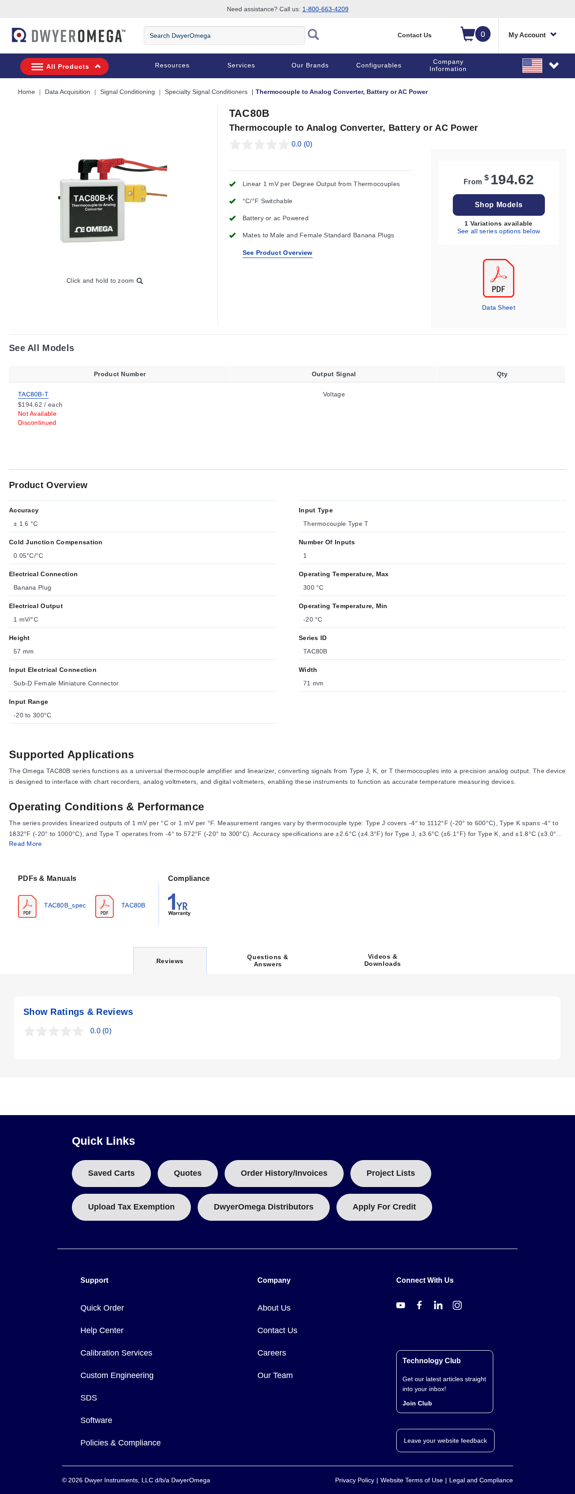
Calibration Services (116, 1352)
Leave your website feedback (445, 1440)
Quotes (188, 1173)
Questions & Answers (267, 960)
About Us (274, 1307)
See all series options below (498, 231)
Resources (172, 65)
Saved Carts (111, 1173)
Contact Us (415, 35)
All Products (67, 66)
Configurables (379, 65)
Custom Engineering (117, 1375)
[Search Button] (313, 35)
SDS (88, 1397)
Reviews (170, 965)
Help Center (102, 1330)
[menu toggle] (4, 39)
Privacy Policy (354, 1480)
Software (96, 1420)
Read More (25, 843)
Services (241, 65)
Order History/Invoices (284, 1173)
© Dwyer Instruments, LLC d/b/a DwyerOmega (136, 1480)
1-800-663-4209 (325, 9)
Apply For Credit (384, 1206)
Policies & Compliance (120, 1442)
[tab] (84, 895)
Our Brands (310, 65)
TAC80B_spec (64, 905)
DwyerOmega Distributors (264, 1206)
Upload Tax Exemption (131, 1206)
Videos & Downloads (382, 960)
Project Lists (391, 1173)
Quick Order (102, 1307)
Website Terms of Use (411, 1480)
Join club (417, 1403)
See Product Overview (278, 252)
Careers (271, 1352)
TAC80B (132, 905)
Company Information (448, 65)
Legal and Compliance (481, 1480)
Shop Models (499, 205)
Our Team (275, 1375)
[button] (541, 65)
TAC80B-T (33, 393)
